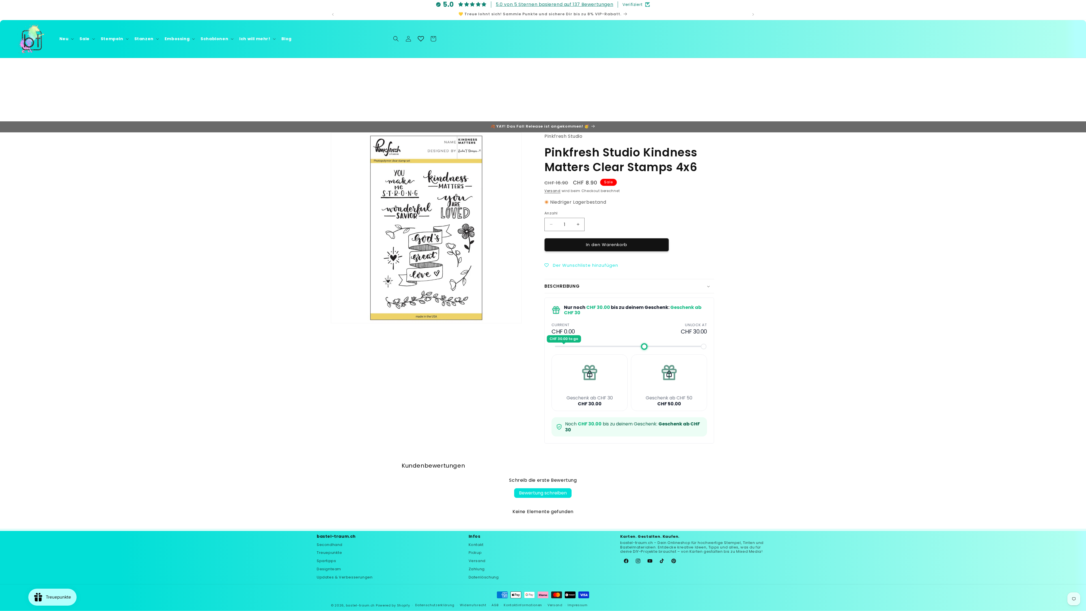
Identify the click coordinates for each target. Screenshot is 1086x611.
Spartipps (326, 560)
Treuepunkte (329, 552)
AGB (495, 605)
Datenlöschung (484, 577)
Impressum (577, 605)
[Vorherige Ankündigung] (333, 14)
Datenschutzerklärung (434, 605)
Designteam (329, 569)
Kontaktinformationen (523, 605)
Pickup (475, 552)
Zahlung (477, 569)
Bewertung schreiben (543, 493)
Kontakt (476, 544)
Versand (552, 190)
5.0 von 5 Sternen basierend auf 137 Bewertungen (554, 4)
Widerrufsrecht (473, 605)
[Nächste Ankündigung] (753, 14)
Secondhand (329, 544)
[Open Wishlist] (421, 39)
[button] (66, 39)
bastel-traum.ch (360, 605)
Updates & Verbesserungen (344, 577)
